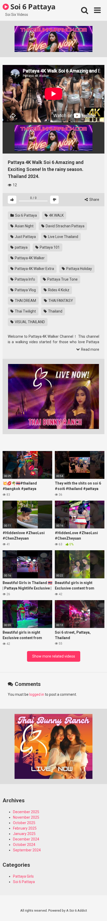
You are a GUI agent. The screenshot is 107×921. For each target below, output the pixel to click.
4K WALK (56, 215)
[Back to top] (97, 910)
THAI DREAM (25, 301)
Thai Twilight (25, 311)
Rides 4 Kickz (58, 290)
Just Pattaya (25, 237)
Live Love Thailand (62, 237)
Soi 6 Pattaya (32, 6)
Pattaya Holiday (78, 269)
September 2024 (27, 850)
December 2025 (26, 812)
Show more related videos (53, 656)
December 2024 (26, 839)
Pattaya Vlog (25, 290)
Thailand (54, 311)
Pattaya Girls (23, 876)
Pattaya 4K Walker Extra (34, 269)
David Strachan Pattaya (64, 226)
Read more (89, 349)
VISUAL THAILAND (29, 322)
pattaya (21, 247)
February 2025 (25, 828)
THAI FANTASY (60, 301)
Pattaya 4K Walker (29, 258)
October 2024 (24, 845)
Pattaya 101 (49, 247)
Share (94, 199)
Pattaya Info (24, 279)
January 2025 (24, 834)
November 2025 (26, 817)
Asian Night (24, 226)
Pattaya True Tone (62, 279)
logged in (36, 694)
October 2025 (24, 823)
